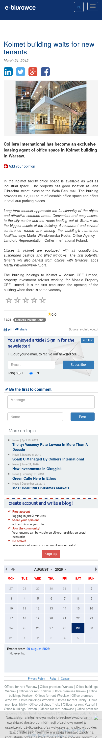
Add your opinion (21, 166)
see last (88, 340)
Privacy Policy (36, 678)
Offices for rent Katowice (57, 709)
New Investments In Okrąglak (37, 468)
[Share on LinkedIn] (8, 71)
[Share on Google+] (32, 71)
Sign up (51, 554)
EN (36, 373)
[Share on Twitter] (20, 71)
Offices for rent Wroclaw (52, 695)
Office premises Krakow (70, 691)
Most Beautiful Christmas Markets (41, 487)
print (10, 329)
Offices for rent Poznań (79, 704)
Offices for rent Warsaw (21, 686)
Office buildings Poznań (21, 709)
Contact (65, 678)
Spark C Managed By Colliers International (48, 458)
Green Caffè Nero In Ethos (34, 478)
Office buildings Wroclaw (37, 700)
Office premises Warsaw (57, 686)
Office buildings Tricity (45, 704)
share (23, 329)
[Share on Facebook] (45, 71)
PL (79, 6)
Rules (53, 678)
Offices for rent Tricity (71, 700)
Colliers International (29, 320)
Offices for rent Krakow (35, 691)
